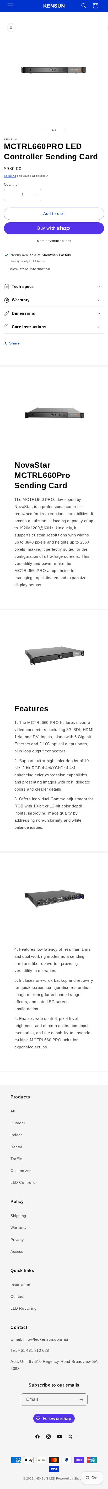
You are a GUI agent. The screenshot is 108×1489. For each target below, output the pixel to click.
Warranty (18, 1227)
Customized (21, 1170)
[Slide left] (42, 129)
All (12, 1111)
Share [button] (14, 343)
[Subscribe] (81, 1399)
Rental (16, 1147)
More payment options (54, 241)
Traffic (16, 1159)
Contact (17, 1296)
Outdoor (17, 1123)
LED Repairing (23, 1308)
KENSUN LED (45, 1478)
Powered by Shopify (70, 1478)
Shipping (10, 175)
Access (16, 1251)
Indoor (16, 1135)
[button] (10, 6)
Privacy (17, 1239)
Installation (20, 1285)
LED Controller (23, 1182)
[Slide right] (65, 129)
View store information (30, 269)
